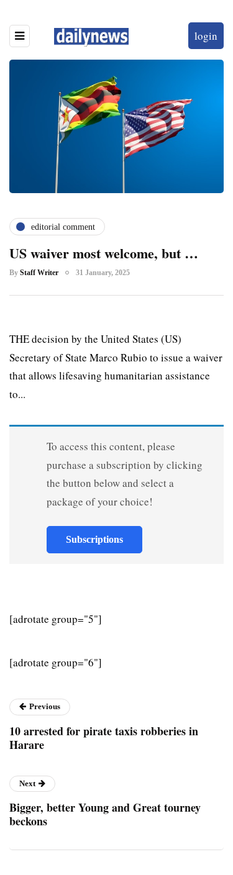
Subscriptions (94, 539)
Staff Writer (39, 272)
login (205, 36)
